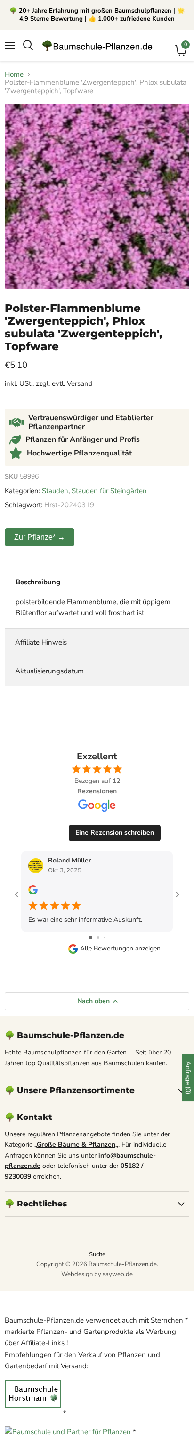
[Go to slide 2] (98, 937)
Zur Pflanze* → (39, 537)
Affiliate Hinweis (41, 642)
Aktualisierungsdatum (49, 671)
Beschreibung (38, 582)
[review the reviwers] (33, 892)
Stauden (55, 490)
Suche (97, 1254)
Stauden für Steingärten (109, 490)
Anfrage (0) (188, 1077)
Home (14, 75)
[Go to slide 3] (104, 937)
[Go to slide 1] (90, 937)
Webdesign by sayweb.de (97, 1274)
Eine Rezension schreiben (114, 832)
